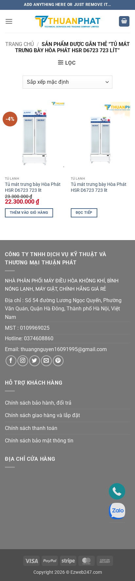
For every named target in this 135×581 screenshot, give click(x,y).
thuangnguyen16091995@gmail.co (61, 349)
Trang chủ (19, 44)
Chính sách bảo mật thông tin (39, 440)
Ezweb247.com (86, 572)
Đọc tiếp (84, 213)
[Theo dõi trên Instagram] (22, 360)
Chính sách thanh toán (31, 428)
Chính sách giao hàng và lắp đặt (42, 415)
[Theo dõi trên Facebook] (11, 360)
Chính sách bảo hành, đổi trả (38, 403)
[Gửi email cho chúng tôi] (46, 360)
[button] (9, 21)
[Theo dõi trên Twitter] (34, 360)
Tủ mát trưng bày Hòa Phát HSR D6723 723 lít (33, 187)
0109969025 (34, 328)
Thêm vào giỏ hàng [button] (29, 213)
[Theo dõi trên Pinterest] (58, 360)
